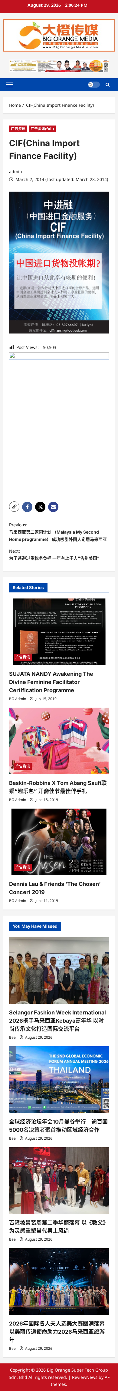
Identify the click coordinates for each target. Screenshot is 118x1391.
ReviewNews (84, 1377)
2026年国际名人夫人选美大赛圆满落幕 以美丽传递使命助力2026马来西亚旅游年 (57, 1331)
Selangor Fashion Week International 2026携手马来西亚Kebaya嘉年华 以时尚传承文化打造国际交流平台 (57, 1020)
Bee (12, 1037)
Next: (54, 554)
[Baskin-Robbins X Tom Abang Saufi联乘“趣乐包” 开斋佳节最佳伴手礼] (59, 741)
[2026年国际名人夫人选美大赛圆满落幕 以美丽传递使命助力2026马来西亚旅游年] (59, 1281)
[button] (9, 84)
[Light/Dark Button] (94, 85)
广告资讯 (18, 128)
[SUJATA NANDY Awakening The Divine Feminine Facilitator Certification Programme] (59, 631)
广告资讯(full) (42, 128)
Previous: (58, 532)
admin (15, 171)
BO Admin (17, 698)
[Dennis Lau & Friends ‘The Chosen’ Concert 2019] (59, 842)
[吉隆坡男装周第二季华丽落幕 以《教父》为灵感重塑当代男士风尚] (59, 1180)
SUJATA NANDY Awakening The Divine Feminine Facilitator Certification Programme (51, 682)
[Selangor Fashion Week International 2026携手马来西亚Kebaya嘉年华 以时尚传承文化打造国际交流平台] (59, 970)
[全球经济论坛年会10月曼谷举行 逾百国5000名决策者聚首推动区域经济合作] (59, 1079)
